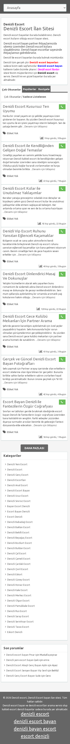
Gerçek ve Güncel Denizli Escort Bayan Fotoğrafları (29, 361)
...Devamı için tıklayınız (34, 126)
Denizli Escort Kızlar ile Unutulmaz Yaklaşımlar (22, 190)
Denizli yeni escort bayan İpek (22, 660)
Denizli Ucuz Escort (17, 496)
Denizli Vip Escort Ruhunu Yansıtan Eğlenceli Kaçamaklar (28, 233)
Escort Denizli (14, 516)
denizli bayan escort (35, 728)
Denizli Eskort (14, 574)
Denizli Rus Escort (17, 611)
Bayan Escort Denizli (18, 506)
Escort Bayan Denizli (18, 511)
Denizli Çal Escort (16, 553)
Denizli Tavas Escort (18, 627)
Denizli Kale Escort (17, 590)
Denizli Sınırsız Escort (19, 501)
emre (46, 660)
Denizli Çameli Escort (18, 558)
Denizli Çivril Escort (17, 569)
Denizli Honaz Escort (18, 585)
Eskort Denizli (14, 632)
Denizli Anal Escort (17, 485)
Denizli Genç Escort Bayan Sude (23, 675)
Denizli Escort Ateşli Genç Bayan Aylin (26, 665)
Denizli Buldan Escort (19, 548)
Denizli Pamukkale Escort (21, 606)
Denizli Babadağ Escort (20, 522)
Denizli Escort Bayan (18, 490)
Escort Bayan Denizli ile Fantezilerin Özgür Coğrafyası (28, 404)
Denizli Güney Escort (18, 579)
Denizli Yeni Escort (17, 464)
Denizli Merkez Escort (19, 595)
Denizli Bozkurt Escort (19, 543)
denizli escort (35, 714)
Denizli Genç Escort (17, 475)
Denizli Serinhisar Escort (20, 621)
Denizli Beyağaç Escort (19, 537)
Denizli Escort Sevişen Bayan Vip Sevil (26, 670)
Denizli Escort (14, 469)
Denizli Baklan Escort (18, 527)
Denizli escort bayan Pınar (20, 655)
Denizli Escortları (16, 480)
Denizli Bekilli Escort (18, 532)
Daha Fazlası (34, 448)
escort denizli (35, 736)
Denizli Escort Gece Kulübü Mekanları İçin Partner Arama (27, 318)
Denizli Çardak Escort (19, 564)
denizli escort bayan (35, 721)
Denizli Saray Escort (18, 616)
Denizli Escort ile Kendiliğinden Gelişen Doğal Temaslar (28, 147)
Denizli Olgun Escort (18, 600)
